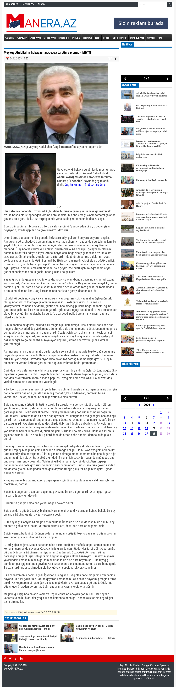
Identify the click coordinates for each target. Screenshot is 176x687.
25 (131, 433)
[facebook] (5, 658)
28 (153, 433)
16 (168, 423)
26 (139, 433)
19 (139, 428)
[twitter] (10, 658)
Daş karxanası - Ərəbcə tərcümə (84, 185)
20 (146, 428)
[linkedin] (21, 658)
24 (124, 433)
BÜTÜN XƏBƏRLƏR (146, 359)
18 (131, 428)
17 (124, 428)
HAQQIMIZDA (28, 4)
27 (146, 433)
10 (124, 423)
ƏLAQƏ (41, 4)
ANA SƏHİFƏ (12, 4)
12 (139, 423)
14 (153, 423)
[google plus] (16, 658)
